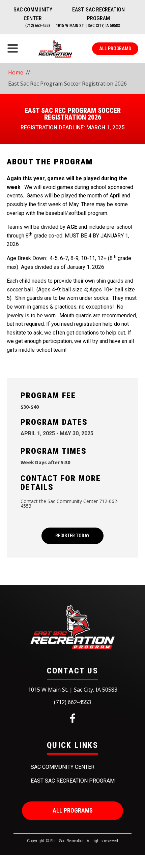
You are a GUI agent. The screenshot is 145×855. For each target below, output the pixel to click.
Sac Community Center (32, 14)
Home (15, 72)
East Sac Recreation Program (98, 14)
